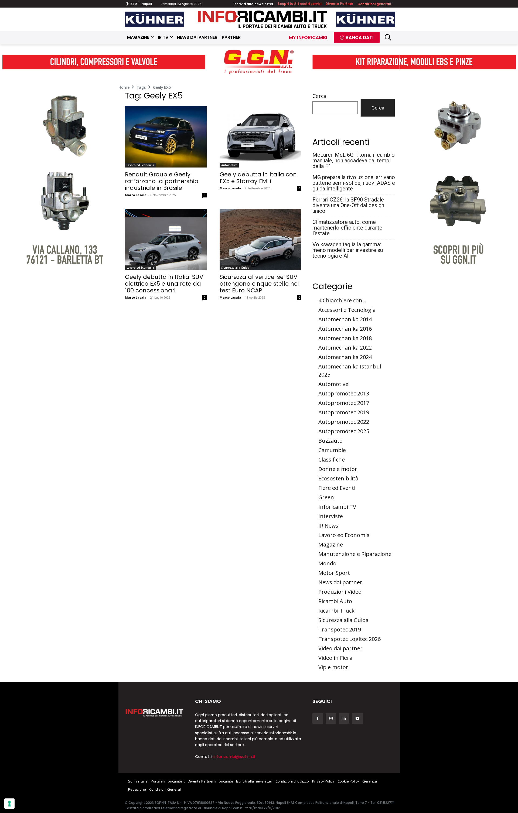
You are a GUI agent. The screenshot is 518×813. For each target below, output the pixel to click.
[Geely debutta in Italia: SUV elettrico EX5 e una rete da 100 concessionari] (166, 239)
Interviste (330, 516)
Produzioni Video (340, 591)
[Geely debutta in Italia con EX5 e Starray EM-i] (260, 137)
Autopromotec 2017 (343, 402)
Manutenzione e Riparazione (354, 554)
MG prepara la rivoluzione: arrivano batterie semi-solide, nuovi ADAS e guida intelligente (353, 183)
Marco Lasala (135, 195)
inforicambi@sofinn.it (234, 756)
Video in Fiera (335, 657)
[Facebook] (317, 718)
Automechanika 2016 (345, 328)
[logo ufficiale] (154, 712)
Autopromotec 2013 (343, 393)
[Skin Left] (60, 169)
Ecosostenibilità (338, 478)
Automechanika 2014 (345, 319)
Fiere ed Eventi (336, 487)
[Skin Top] (259, 62)
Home (124, 87)
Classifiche (331, 459)
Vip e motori (334, 667)
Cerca (319, 96)
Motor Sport (334, 572)
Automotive (229, 165)
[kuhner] (154, 19)
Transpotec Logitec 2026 (349, 639)
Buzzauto (330, 440)
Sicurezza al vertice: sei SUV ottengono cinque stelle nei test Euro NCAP (259, 283)
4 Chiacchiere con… (342, 300)
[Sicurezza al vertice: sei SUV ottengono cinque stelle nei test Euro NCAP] (260, 239)
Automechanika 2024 (345, 357)
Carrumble (332, 450)
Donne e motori (338, 469)
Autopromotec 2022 (343, 421)
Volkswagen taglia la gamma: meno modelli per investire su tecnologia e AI (347, 250)
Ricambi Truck (336, 610)
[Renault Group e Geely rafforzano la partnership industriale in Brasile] (166, 137)
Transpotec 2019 (339, 629)
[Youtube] (357, 718)
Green (326, 497)
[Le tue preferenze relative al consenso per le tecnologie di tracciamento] (9, 803)
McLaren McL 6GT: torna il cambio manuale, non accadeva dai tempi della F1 (353, 160)
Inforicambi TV (337, 506)
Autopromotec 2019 (343, 412)
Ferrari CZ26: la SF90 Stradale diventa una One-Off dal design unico (348, 205)
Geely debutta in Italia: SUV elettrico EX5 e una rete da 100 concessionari (164, 283)
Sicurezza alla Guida (235, 267)
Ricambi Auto (335, 601)
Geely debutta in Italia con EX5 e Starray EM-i (258, 177)
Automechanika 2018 (345, 338)
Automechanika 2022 (345, 347)
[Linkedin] (344, 718)
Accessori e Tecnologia (347, 309)
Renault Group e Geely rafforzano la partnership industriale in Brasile (161, 181)
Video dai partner (340, 648)
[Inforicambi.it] (262, 19)
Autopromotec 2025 (343, 431)
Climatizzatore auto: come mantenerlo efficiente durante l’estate (347, 227)
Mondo (327, 563)
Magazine (330, 544)
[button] (388, 37)
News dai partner (340, 582)
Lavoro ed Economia (140, 165)
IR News (328, 525)
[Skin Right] (458, 169)
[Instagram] (331, 718)
